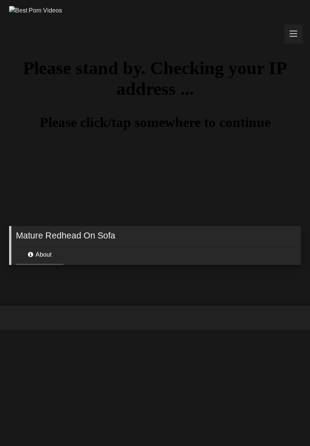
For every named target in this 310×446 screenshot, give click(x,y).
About (42, 254)
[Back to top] (286, 423)
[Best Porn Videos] (155, 10)
